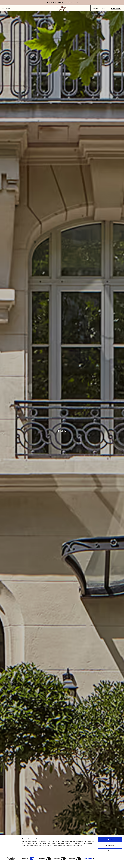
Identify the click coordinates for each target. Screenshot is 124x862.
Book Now (116, 8)
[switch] (48, 858)
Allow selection (109, 845)
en (104, 8)
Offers (96, 8)
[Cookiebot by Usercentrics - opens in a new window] (11, 858)
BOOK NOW (77, 3)
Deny (109, 851)
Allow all (109, 840)
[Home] (62, 8)
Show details (88, 858)
